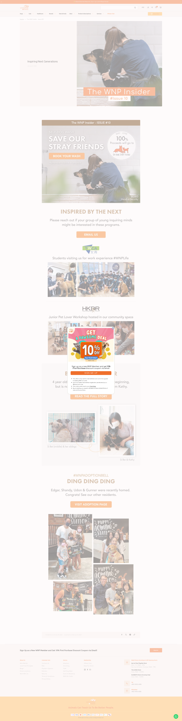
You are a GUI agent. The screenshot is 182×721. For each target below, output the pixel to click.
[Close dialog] (113, 328)
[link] (91, 345)
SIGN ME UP (91, 373)
